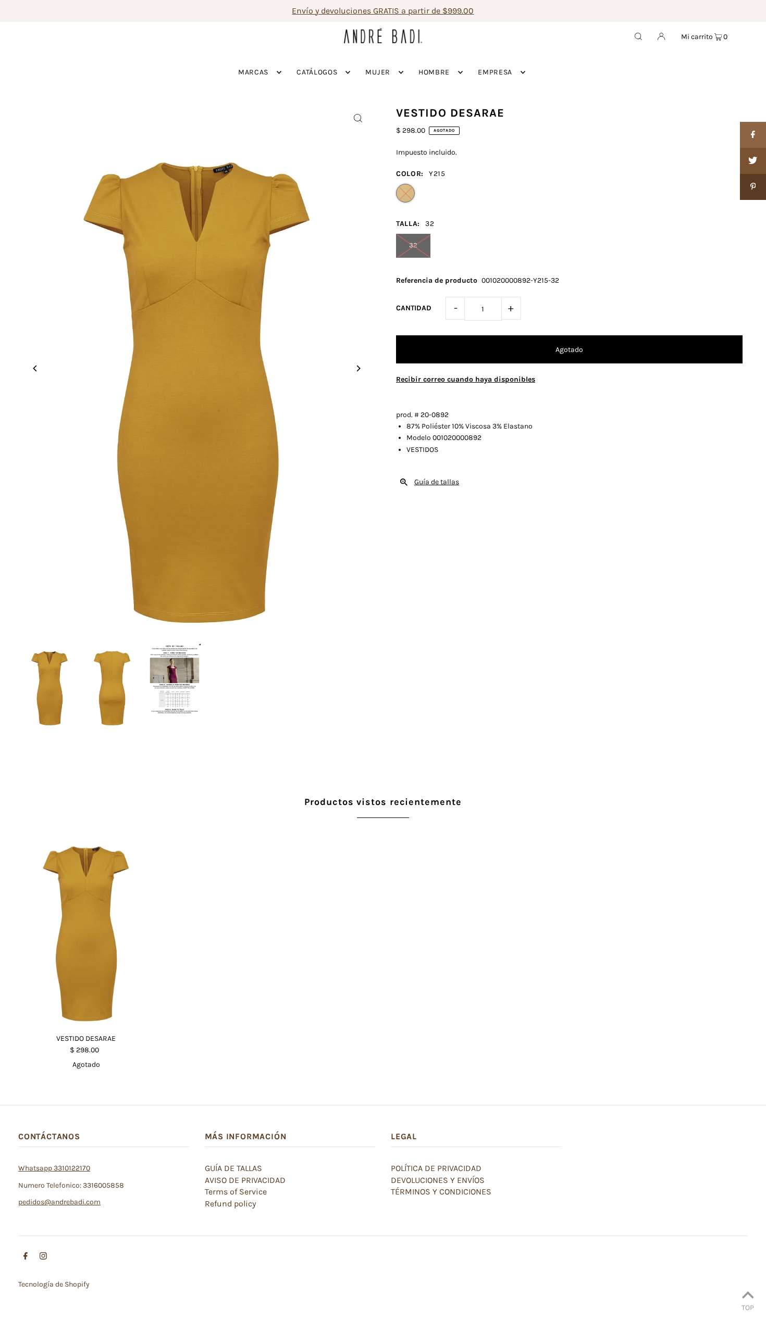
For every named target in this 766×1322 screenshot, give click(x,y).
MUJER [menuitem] (377, 72)
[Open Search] (638, 35)
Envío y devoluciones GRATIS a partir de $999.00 (383, 11)
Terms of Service (236, 1192)
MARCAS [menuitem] (253, 72)
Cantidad (413, 308)
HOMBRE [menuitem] (434, 72)
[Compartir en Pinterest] (753, 187)
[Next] (358, 368)
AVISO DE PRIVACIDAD (245, 1180)
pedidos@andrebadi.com (59, 1202)
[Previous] (35, 368)
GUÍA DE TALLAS (233, 1168)
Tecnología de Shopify (54, 1284)
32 (413, 245)
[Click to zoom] (358, 118)
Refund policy (230, 1203)
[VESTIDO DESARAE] (86, 924)
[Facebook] (25, 1257)
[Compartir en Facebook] (753, 135)
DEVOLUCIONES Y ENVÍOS (438, 1180)
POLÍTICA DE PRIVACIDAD (436, 1168)
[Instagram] (43, 1257)
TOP (748, 1307)
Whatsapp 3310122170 (54, 1168)
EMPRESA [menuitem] (495, 72)
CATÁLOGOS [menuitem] (316, 72)
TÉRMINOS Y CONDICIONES (441, 1192)
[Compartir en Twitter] (753, 161)
